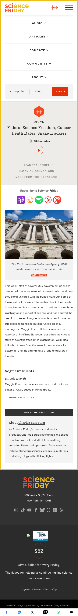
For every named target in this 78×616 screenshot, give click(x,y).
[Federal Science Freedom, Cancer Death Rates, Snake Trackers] (39, 150)
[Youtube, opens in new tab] (29, 509)
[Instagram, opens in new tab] (16, 509)
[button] (54, 7)
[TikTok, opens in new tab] (23, 509)
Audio (37, 23)
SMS (45, 612)
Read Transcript (37, 165)
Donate (60, 91)
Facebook (6, 612)
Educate (37, 50)
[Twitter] (32, 612)
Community (37, 63)
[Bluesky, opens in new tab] (42, 509)
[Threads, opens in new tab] (48, 509)
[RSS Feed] (61, 509)
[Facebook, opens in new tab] (36, 509)
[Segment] (39, 111)
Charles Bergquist (31, 422)
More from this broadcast (37, 177)
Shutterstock (39, 274)
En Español (17, 91)
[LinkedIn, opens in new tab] (55, 509)
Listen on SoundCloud (36, 171)
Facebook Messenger (19, 612)
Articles (37, 36)
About (37, 77)
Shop (38, 91)
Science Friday (17, 8)
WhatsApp (58, 612)
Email (71, 612)
